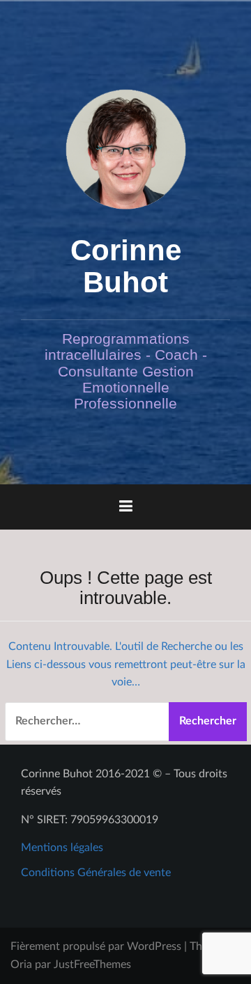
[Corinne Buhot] (126, 148)
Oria (21, 964)
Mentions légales (62, 847)
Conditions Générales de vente (96, 872)
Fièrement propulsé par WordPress (95, 946)
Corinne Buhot (125, 266)
